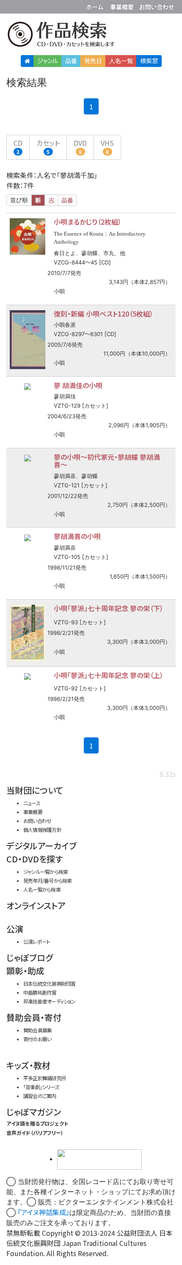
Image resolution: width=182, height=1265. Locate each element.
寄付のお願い (37, 1039)
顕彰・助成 (25, 971)
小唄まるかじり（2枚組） (87, 222)
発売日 (93, 60)
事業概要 (123, 5)
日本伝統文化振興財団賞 (49, 983)
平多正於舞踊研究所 (44, 1078)
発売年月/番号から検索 (47, 880)
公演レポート (36, 941)
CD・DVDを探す (34, 859)
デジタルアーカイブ (41, 846)
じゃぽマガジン (33, 1112)
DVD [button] (80, 146)
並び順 (19, 200)
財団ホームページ (96, 5)
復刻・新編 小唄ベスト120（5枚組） (103, 314)
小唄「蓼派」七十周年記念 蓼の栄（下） (108, 608)
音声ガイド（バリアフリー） (34, 1132)
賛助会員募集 (37, 1030)
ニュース (31, 802)
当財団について (34, 790)
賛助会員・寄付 (33, 1017)
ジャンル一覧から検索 (45, 871)
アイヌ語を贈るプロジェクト (37, 1123)
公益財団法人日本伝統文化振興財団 (11, 6)
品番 (71, 60)
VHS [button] (107, 146)
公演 (14, 929)
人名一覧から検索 (42, 889)
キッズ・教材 (28, 1065)
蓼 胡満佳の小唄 (78, 385)
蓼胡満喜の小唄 (77, 536)
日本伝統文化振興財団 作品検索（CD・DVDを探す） (91, 36)
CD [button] (18, 146)
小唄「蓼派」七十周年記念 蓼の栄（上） (108, 675)
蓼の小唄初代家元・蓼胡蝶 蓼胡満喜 (107, 461)
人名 (121, 60)
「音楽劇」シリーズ (41, 1086)
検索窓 (149, 60)
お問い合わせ (157, 5)
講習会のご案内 (39, 1095)
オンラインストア (36, 905)
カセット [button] (48, 146)
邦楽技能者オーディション (49, 1001)
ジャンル (47, 60)
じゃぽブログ (29, 957)
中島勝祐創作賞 (40, 992)
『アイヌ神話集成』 (43, 1212)
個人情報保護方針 (42, 829)
